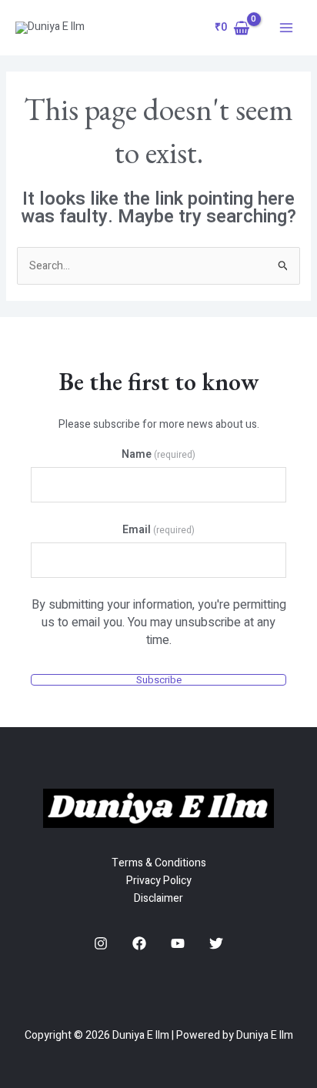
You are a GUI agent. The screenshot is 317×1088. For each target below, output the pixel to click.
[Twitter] (216, 943)
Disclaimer (158, 898)
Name (158, 454)
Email (158, 530)
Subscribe (159, 680)
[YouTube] (178, 943)
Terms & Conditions (159, 863)
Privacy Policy (159, 881)
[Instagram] (101, 943)
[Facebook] (139, 943)
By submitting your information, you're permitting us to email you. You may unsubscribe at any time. (159, 622)
